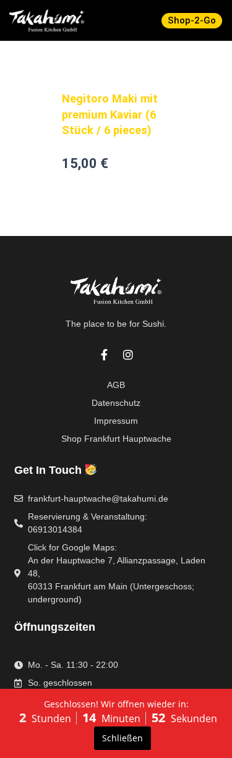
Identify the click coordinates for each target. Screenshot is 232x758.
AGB (116, 385)
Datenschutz (116, 403)
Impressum (116, 421)
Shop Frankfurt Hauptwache (116, 439)
